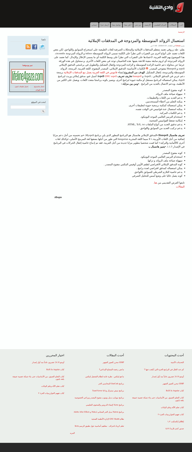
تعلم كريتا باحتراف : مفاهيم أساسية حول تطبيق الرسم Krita (99, 426)
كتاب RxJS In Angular (175, 390)
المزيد (72, 433)
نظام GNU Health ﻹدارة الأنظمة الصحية (108, 419)
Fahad (177, 45)
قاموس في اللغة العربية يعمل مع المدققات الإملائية (90, 72)
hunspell (137, 76)
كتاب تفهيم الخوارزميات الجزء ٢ (171, 414)
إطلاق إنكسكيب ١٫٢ (175, 421)
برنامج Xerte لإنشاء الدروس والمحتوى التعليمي (105, 405)
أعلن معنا (127, 25)
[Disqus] (118, 234)
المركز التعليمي (160, 25)
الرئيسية (181, 31)
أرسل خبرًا (104, 25)
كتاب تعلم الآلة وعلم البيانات (172, 407)
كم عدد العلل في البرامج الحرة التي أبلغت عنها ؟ (164, 369)
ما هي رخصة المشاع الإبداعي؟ (111, 369)
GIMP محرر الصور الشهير (173, 383)
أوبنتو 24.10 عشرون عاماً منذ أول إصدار (168, 376)
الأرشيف (147, 25)
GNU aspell (107, 76)
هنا (155, 182)
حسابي (94, 25)
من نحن (138, 25)
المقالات (173, 25)
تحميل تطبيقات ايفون (21, 86)
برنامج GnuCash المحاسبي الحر (111, 383)
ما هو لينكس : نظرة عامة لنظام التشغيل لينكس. (104, 376)
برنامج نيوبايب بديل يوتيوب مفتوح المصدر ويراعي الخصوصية (99, 397)
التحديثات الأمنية (177, 362)
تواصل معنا (116, 25)
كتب (181, 25)
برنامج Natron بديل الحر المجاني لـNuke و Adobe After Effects (99, 412)
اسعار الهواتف (39, 90)
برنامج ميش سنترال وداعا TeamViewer (108, 390)
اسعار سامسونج (39, 86)
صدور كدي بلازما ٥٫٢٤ (175, 428)
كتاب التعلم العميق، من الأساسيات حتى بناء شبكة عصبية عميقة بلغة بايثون (158, 398)
